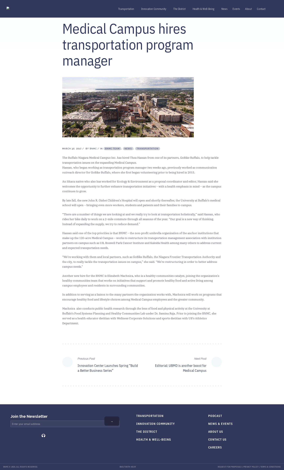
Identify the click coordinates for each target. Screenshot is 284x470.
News (224, 9)
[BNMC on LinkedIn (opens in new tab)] (35, 435)
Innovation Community (153, 9)
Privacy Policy (251, 466)
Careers (215, 447)
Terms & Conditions (270, 466)
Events (236, 9)
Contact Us (217, 439)
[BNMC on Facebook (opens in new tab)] (12, 435)
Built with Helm (128, 466)
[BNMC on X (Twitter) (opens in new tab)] (19, 435)
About (248, 9)
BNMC (93, 149)
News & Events (220, 423)
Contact (261, 9)
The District (179, 9)
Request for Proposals (230, 466)
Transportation (126, 9)
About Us (215, 431)
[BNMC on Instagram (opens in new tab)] (27, 435)
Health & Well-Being (203, 9)
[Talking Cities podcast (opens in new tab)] (43, 435)
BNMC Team (112, 149)
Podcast (215, 415)
